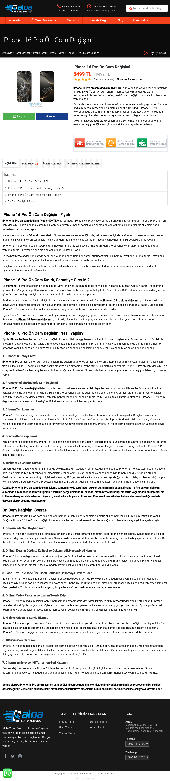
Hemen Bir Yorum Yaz (131, 79)
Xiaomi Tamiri (67, 733)
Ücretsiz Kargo (98, 20)
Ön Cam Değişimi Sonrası (22, 201)
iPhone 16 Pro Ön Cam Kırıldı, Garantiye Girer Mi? (36, 188)
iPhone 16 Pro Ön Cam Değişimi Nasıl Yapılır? (34, 194)
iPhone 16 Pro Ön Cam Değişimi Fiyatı (30, 181)
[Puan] (90, 82)
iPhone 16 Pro (57, 52)
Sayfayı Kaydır (158, 53)
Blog (120, 20)
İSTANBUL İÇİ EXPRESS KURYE (83, 163)
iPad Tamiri (66, 727)
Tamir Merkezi (44, 20)
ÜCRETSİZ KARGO (52, 163)
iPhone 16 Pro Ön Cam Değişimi (83, 52)
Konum (52, 116)
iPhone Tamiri (40, 52)
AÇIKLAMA (11, 163)
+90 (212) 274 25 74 (67, 10)
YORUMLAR (30, 163)
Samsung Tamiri (99, 721)
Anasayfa (15, 20)
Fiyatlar (71, 20)
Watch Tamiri (97, 727)
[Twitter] (13, 756)
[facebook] (5, 756)
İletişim (20, 116)
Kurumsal (139, 20)
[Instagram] (20, 756)
